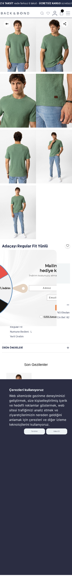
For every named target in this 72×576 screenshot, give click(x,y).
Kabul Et (57, 431)
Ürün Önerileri (12, 348)
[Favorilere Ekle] (66, 245)
